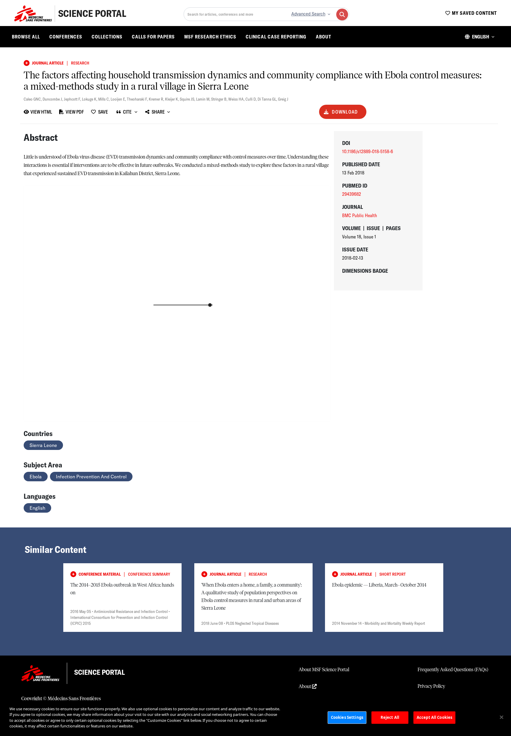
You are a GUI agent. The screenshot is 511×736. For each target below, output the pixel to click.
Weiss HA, (236, 99)
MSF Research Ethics (210, 37)
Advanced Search (308, 14)
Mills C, (104, 99)
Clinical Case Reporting (276, 37)
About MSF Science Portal (324, 669)
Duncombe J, (53, 99)
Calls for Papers (153, 37)
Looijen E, (119, 99)
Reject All (390, 717)
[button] (480, 36)
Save (103, 112)
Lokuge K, (90, 99)
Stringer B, (219, 99)
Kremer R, (157, 99)
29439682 (351, 194)
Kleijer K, (172, 99)
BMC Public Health (359, 215)
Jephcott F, (73, 99)
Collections (107, 37)
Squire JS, (188, 99)
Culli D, (251, 99)
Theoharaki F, (138, 99)
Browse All (26, 37)
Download (345, 112)
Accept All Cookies (434, 717)
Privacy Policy (431, 686)
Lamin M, (203, 99)
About (323, 37)
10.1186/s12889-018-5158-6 (367, 151)
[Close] (501, 717)
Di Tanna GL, (268, 99)
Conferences (65, 37)
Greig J (283, 99)
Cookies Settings (347, 717)
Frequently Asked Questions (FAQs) (453, 669)
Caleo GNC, (33, 99)
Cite (127, 112)
